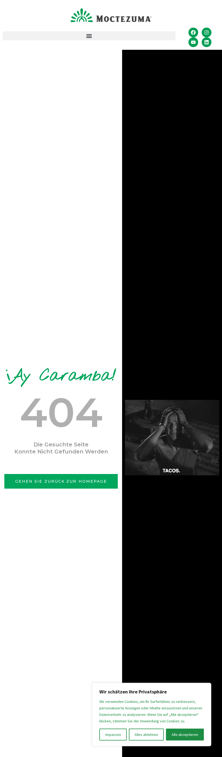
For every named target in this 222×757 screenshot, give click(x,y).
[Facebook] (193, 32)
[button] (89, 35)
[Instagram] (206, 32)
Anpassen (113, 734)
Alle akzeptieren (185, 734)
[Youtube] (193, 42)
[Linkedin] (206, 42)
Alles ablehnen (146, 734)
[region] (151, 714)
